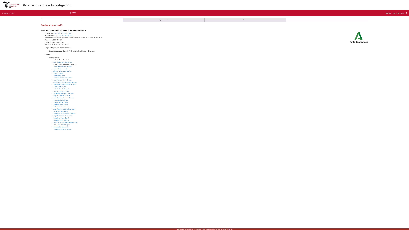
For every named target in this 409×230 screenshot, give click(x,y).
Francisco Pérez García (61, 118)
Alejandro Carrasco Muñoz (62, 71)
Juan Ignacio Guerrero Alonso (63, 98)
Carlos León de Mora (66, 35)
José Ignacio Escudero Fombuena (65, 82)
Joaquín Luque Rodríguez (63, 33)
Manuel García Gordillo (61, 91)
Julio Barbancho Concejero (62, 62)
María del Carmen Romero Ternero (65, 122)
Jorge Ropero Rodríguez (61, 125)
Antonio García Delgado (61, 89)
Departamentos (163, 20)
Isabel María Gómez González (63, 93)
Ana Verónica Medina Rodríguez (64, 109)
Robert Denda (58, 73)
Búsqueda (81, 20)
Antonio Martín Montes (61, 107)
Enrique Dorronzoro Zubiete (62, 78)
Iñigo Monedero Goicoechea (63, 116)
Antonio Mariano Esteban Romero (64, 84)
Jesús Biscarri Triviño (60, 69)
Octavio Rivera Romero (61, 120)
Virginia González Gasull (61, 95)
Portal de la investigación (396, 13)
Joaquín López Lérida (60, 102)
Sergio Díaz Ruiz (59, 75)
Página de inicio (8, 13)
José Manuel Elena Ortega (62, 80)
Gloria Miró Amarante (60, 111)
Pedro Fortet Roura (60, 87)
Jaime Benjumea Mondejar (62, 66)
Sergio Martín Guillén (60, 104)
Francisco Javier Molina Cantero (64, 113)
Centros (245, 20)
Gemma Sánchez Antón (61, 127)
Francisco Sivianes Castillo (62, 129)
